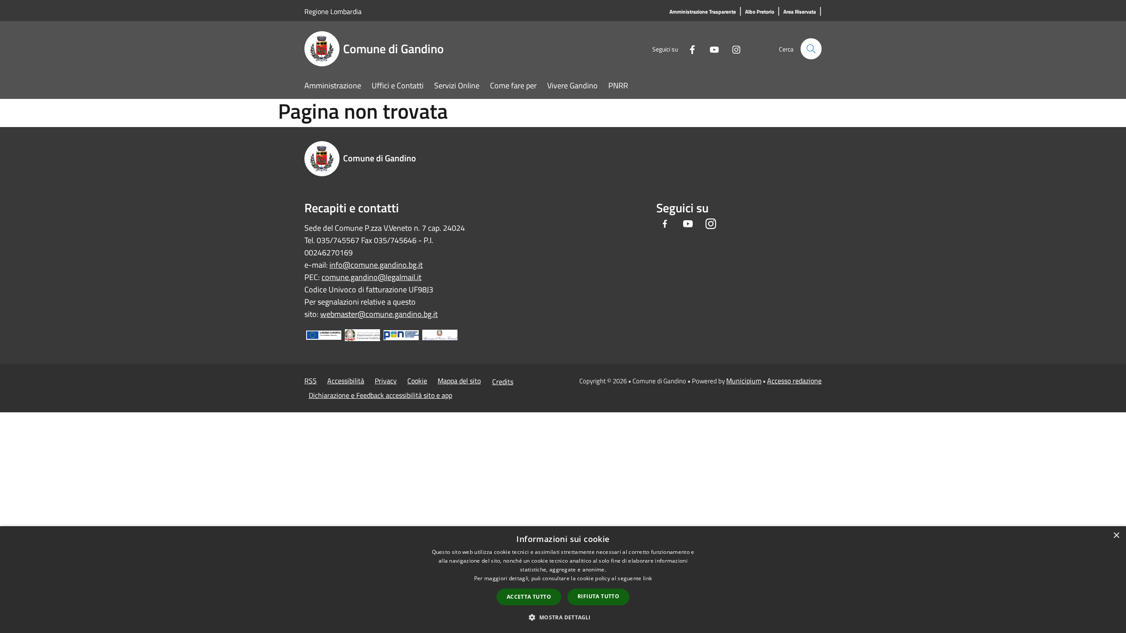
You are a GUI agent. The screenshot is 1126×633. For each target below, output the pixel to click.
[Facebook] (689, 49)
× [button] (1116, 535)
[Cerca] (811, 48)
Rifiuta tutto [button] (598, 596)
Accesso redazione (794, 380)
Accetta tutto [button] (529, 596)
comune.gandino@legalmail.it (371, 277)
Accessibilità (345, 380)
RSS (310, 380)
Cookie (417, 380)
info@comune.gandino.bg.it (376, 265)
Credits (502, 381)
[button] (562, 617)
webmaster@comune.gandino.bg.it (379, 314)
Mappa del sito (459, 380)
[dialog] (563, 579)
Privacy (386, 380)
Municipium (743, 380)
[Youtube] (711, 49)
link (647, 578)
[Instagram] (733, 49)
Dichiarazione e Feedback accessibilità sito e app (380, 395)
